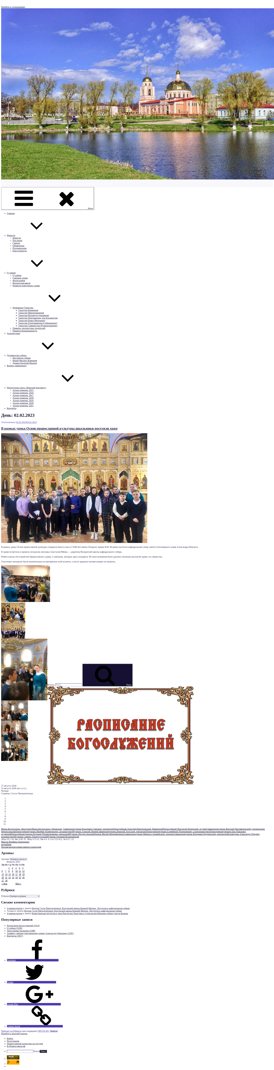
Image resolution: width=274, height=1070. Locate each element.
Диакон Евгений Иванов (25, 363)
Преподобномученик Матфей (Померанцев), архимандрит (43, 831)
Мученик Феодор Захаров (81, 834)
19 (23, 874)
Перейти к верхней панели (14, 1033)
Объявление (18, 245)
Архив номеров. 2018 (23, 398)
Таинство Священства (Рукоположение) (37, 325)
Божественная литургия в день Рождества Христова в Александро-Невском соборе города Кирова (80, 913)
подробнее (6, 844)
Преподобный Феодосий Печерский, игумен (185, 829)
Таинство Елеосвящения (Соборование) (37, 323)
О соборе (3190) (14, 928)
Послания (17, 240)
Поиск (36, 1051)
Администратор (14, 908)
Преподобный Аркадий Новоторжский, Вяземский (138, 829)
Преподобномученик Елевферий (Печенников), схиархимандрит (177, 831)
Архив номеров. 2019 (23, 400)
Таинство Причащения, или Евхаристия (38, 318)
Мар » (18, 883)
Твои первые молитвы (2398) (21, 931)
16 (13, 874)
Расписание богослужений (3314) (23, 925)
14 (6, 874)
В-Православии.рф (16, 1046)
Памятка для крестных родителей (29, 328)
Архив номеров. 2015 (23, 390)
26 (23, 877)
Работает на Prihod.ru (11, 1031)
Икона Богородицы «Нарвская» (47, 829)
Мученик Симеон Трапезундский (30, 836)
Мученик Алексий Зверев (84, 831)
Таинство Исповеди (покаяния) (33, 315)
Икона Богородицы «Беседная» (16, 829)
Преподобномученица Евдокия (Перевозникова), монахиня (40, 834)
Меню (90, 208)
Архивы (5, 859)
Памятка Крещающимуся (25, 331)
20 (3, 877)
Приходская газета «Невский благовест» (26, 387)
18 (20, 874)
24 (16, 877)
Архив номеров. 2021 (23, 405)
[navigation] (137, 1045)
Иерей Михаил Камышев (25, 360)
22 (9, 877)
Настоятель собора (22, 358)
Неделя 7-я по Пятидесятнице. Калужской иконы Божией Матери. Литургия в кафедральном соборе (81, 908)
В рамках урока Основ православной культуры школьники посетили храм (59, 428)
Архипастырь (13, 333)
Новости (11, 235)
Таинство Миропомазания (31, 313)
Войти (54, 1031)
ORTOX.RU (43, 1031)
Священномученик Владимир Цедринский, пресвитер (200, 834)
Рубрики (5, 896)
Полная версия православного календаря (21, 847)
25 (20, 877)
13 (3, 874)
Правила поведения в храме (26, 285)
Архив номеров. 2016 (23, 393)
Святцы (16, 243)
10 (16, 871)
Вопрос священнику (17, 365)
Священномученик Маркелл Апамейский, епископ (149, 834)
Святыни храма (20, 278)
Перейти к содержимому (13, 7)
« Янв (4, 883)
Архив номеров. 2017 (23, 395)
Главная (11, 213)
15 (9, 874)
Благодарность (20, 251)
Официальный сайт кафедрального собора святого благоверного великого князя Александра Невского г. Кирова (56, 183)
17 (16, 874)
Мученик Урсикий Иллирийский (63, 836)
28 (6, 880)
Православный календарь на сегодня (25, 1043)
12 (23, 871)
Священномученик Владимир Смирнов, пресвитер (88, 829)
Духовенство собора (17, 355)
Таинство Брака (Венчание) (31, 320)
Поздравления (19, 248)
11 (20, 871)
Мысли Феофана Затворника (15, 842)
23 (13, 877)
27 (3, 880)
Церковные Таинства (23, 307)
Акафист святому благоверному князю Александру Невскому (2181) (40, 933)
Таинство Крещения (28, 310)
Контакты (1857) (15, 936)
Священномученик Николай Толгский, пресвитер (121, 831)
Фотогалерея (19, 280)
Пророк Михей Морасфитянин (109, 834)
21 (6, 877)
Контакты (11, 408)
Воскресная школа (21, 283)
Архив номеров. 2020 (23, 403)
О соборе (11, 273)
